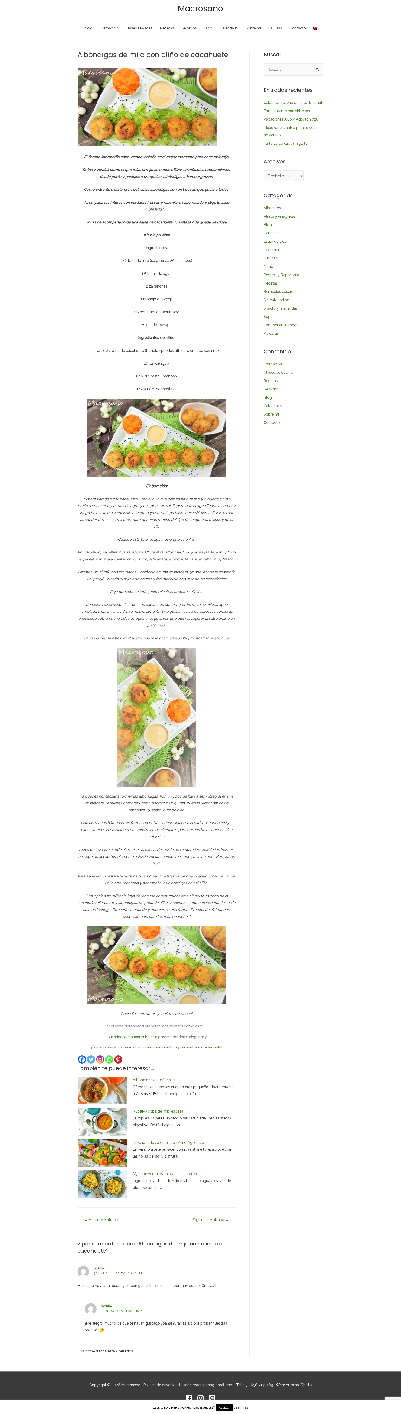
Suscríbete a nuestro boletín (132, 1036)
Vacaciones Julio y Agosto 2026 (291, 119)
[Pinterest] (118, 1059)
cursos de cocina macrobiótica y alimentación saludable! (172, 1047)
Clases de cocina (278, 372)
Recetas (167, 28)
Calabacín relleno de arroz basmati (293, 102)
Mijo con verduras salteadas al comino (165, 1174)
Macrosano (200, 8)
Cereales (271, 233)
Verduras (271, 333)
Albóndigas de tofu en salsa (157, 1080)
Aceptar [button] (224, 1407)
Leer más (240, 1407)
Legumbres (273, 250)
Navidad (271, 258)
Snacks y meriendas (281, 308)
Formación (109, 28)
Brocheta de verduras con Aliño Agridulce (168, 1142)
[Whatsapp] (109, 1059)
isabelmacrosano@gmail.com (208, 1385)
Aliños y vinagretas (280, 216)
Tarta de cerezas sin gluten (287, 143)
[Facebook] (82, 1059)
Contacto (298, 28)
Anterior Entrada (101, 1219)
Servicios (189, 28)
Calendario (229, 28)
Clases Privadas (139, 28)
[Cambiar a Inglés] (315, 28)
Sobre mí (253, 28)
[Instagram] (100, 1059)
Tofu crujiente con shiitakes (287, 111)
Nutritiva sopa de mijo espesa (158, 1111)
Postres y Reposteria (281, 275)
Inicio (88, 28)
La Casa (275, 28)
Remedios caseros (279, 291)
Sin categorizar (276, 300)
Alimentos (272, 208)
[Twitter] (91, 1059)
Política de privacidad (161, 1385)
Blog (208, 28)
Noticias (271, 266)
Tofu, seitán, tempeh (281, 325)
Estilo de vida (275, 241)
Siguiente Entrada (211, 1219)
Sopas (269, 316)
